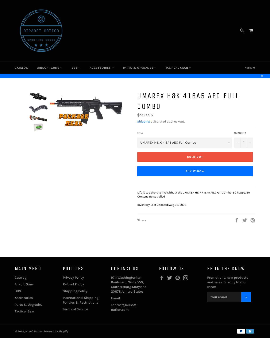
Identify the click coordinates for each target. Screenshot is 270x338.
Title (140, 132)
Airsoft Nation (34, 331)
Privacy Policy (73, 277)
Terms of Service (75, 309)
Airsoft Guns (48, 68)
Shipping (143, 121)
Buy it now (195, 171)
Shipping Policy (75, 291)
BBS (75, 68)
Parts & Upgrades (138, 68)
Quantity (240, 132)
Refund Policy (73, 284)
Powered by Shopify (56, 331)
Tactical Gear (177, 68)
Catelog (21, 68)
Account (250, 67)
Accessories (101, 68)
